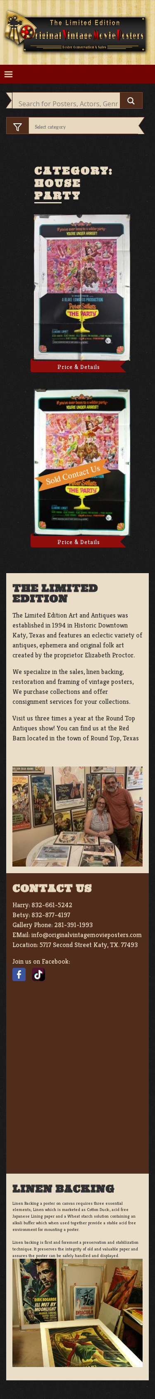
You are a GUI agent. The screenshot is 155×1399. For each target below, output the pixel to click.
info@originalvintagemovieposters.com (86, 934)
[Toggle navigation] (8, 74)
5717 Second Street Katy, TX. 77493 (89, 944)
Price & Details (78, 367)
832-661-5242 (51, 905)
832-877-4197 (50, 915)
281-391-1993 (73, 924)
